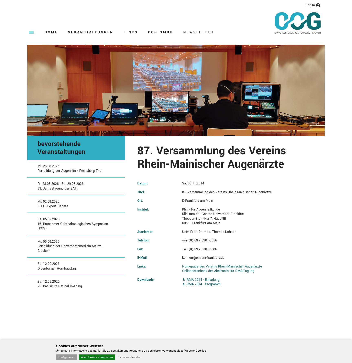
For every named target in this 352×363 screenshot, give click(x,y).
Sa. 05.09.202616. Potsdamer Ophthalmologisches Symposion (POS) (72, 224)
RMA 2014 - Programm (204, 284)
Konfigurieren (66, 357)
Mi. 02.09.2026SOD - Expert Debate (52, 203)
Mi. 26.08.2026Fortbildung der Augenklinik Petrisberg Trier (70, 168)
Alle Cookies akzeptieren (97, 357)
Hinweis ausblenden (129, 357)
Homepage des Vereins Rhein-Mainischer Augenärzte (222, 266)
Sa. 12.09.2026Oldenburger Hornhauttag (56, 266)
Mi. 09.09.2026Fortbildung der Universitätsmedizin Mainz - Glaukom (70, 246)
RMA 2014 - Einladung (203, 279)
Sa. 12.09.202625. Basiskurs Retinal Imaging (59, 283)
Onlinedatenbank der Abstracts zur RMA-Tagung (218, 271)
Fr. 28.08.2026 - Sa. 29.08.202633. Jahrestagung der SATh (60, 186)
